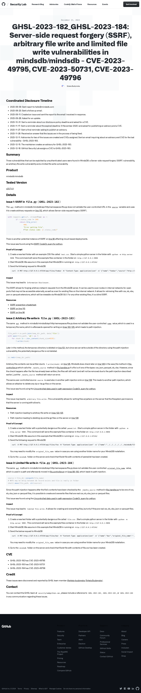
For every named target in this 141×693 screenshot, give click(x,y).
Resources (92, 4)
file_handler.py (63, 367)
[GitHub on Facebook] (125, 689)
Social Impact (127, 652)
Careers (124, 639)
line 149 (101, 364)
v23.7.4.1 (10, 188)
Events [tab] (105, 4)
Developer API (84, 631)
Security (60, 635)
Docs (102, 631)
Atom (81, 639)
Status (102, 652)
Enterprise (61, 643)
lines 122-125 (69, 327)
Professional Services (105, 643)
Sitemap (34, 688)
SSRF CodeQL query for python (48, 244)
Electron (82, 643)
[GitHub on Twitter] (121, 689)
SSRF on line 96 (17, 312)
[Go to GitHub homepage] (6, 627)
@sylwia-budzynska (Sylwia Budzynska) (85, 580)
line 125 (67, 364)
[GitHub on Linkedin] (133, 689)
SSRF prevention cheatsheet (23, 304)
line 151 (61, 347)
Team (59, 639)
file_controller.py (57, 471)
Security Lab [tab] (18, 4)
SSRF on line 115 (17, 308)
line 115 (38, 210)
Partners (82, 635)
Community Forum (104, 636)
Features (60, 631)
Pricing (60, 658)
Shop (123, 656)
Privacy (26, 688)
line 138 (88, 380)
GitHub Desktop (85, 648)
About (123, 631)
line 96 (52, 239)
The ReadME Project (62, 653)
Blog (123, 635)
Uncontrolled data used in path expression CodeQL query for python (64, 388)
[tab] (4, 4)
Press (123, 643)
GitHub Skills (105, 648)
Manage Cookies (55, 688)
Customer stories (64, 648)
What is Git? (43, 688)
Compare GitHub (64, 670)
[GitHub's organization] (137, 688)
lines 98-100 (73, 471)
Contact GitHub (106, 656)
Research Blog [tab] (38, 4)
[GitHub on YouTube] (129, 688)
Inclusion (125, 648)
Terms (20, 688)
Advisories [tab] (53, 4)
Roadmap (61, 666)
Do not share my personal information (77, 688)
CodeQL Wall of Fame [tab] (73, 4)
